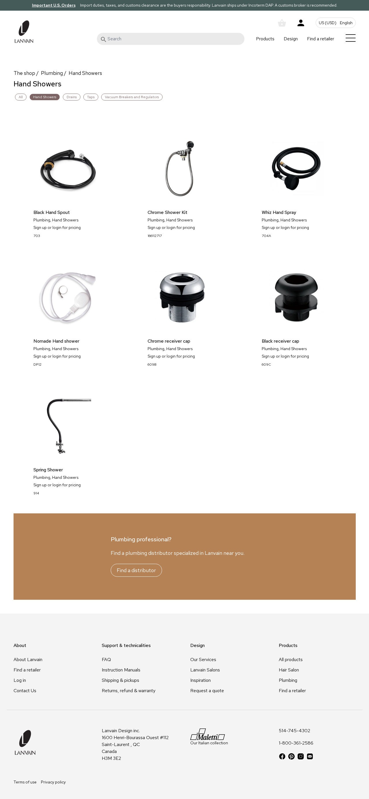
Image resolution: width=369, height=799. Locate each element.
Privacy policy (53, 782)
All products (291, 659)
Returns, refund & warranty (128, 691)
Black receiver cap (280, 341)
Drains (72, 97)
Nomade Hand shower (56, 341)
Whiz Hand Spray (279, 212)
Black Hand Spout (51, 212)
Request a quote (207, 691)
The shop (24, 73)
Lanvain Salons (205, 670)
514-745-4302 (294, 731)
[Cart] (282, 23)
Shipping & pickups (120, 680)
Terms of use (25, 782)
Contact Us (25, 691)
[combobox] (170, 39)
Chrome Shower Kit (167, 212)
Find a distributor (136, 570)
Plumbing (52, 73)
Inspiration (200, 680)
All (21, 97)
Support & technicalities (126, 645)
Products (265, 39)
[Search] (103, 39)
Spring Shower (48, 470)
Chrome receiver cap (169, 341)
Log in (20, 680)
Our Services (203, 659)
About (20, 645)
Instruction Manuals (121, 670)
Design (291, 39)
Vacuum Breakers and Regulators (132, 97)
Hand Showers (85, 73)
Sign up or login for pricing (57, 227)
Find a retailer (320, 39)
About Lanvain (28, 659)
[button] (336, 23)
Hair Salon (289, 670)
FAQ (106, 659)
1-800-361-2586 (296, 743)
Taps (91, 97)
